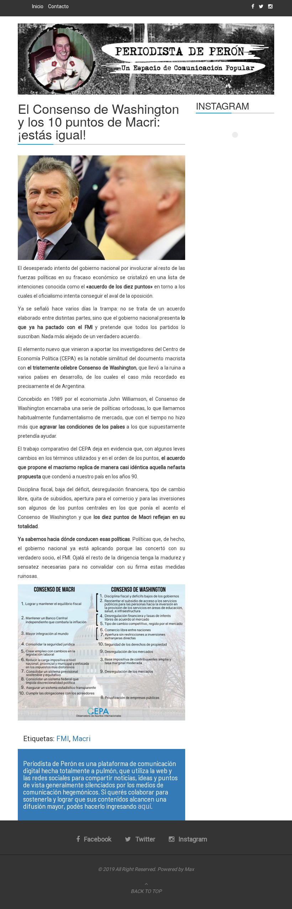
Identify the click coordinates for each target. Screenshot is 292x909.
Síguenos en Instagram (239, 147)
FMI (62, 738)
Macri (81, 738)
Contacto (58, 6)
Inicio (37, 6)
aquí (144, 806)
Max (189, 869)
